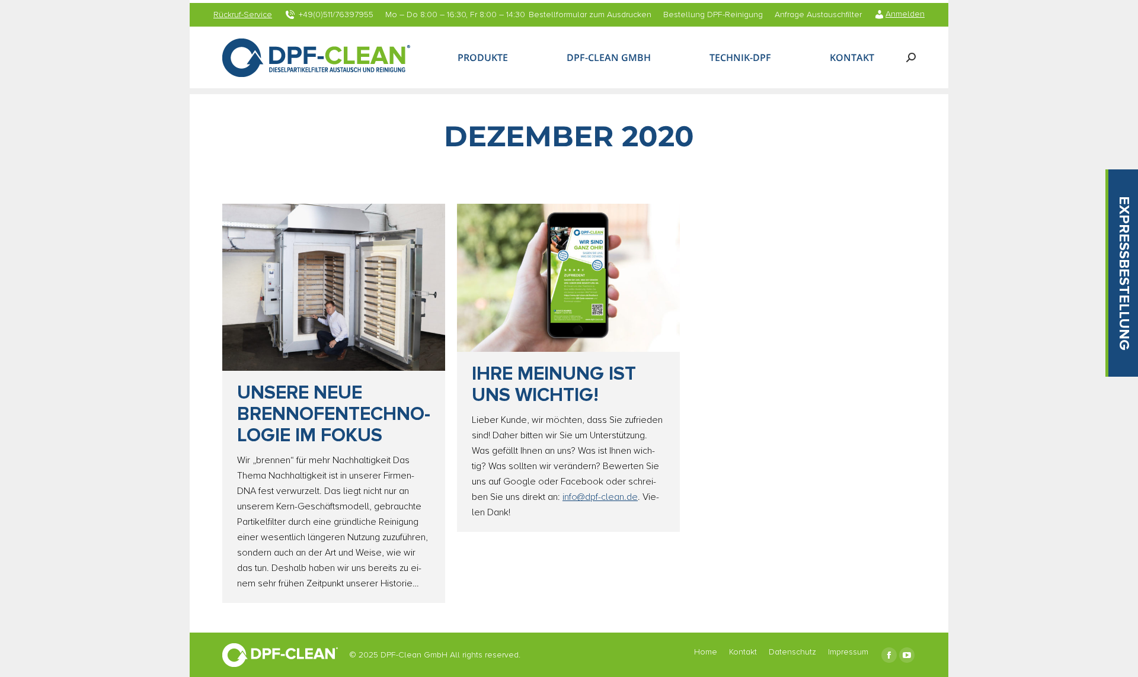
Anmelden (905, 14)
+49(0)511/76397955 (336, 15)
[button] (1123, 273)
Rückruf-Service (242, 15)
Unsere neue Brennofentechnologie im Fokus (333, 414)
